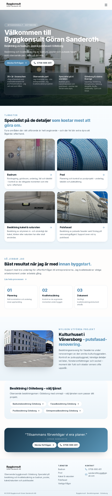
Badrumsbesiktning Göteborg (27, 404)
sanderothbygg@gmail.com (97, 474)
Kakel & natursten (66, 476)
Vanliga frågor (64, 483)
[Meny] (106, 5)
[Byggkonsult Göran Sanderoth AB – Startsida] (14, 5)
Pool (60, 473)
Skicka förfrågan (15, 63)
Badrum (61, 469)
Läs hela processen (13, 279)
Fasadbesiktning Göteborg (63, 404)
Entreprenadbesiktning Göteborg (62, 411)
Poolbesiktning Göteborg (25, 411)
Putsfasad (62, 480)
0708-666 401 (44, 63)
